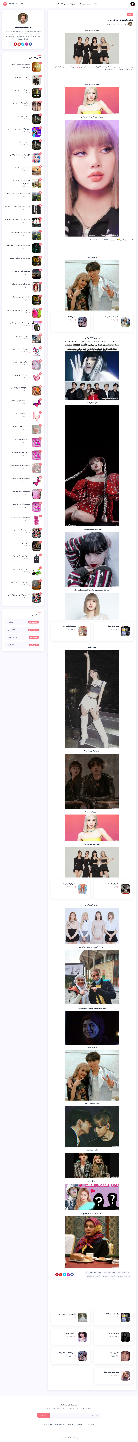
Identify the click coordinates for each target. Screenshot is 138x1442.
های (126, 239)
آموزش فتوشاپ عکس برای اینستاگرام (20, 182)
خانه (95, 3)
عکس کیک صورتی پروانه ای (20, 426)
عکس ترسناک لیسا (112, 883)
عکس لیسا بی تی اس (109, 1272)
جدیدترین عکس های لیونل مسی (19, 594)
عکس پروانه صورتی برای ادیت (20, 374)
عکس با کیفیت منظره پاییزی (20, 581)
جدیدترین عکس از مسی (22, 530)
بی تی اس (77, 66)
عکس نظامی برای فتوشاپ (21, 335)
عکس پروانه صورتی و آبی (21, 348)
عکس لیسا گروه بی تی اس (93, 1276)
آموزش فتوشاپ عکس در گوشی (19, 128)
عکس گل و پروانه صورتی (21, 361)
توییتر (68, 1424)
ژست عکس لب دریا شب (22, 167)
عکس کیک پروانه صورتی (21, 491)
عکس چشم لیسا (113, 1352)
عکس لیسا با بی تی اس (109, 1276)
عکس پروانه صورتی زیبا (22, 439)
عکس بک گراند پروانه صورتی (20, 465)
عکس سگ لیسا (71, 1333)
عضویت (43, 1415)
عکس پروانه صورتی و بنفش (20, 400)
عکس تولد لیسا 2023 (69, 626)
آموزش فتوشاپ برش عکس (20, 284)
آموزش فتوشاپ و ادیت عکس (20, 232)
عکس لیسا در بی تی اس (124, 1272)
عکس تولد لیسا (71, 316)
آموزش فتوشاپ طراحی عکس (20, 154)
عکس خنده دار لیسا (112, 316)
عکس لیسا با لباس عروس (67, 1314)
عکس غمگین (33, 645)
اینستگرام (58, 1424)
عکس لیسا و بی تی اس (124, 1276)
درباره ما (73, 3)
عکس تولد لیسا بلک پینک (67, 1352)
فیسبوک (79, 1424)
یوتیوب (46, 1424)
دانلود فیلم (90, 1424)
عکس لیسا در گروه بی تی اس (93, 1272)
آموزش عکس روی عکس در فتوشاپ (17, 206)
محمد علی (125, 24)
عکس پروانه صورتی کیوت (21, 504)
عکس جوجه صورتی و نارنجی (20, 387)
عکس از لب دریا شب (23, 141)
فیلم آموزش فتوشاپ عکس (20, 297)
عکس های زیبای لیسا (111, 1372)
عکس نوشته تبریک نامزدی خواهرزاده (21, 65)
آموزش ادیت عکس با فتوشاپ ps (18, 193)
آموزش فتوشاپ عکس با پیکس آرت (17, 219)
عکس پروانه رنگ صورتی (22, 413)
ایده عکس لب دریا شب (22, 271)
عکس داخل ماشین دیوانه (21, 543)
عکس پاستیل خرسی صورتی (20, 517)
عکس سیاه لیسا (113, 1333)
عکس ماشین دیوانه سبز (21, 568)
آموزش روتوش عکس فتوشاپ (19, 103)
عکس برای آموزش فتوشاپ (20, 90)
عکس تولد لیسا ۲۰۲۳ (111, 626)
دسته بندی (86, 3)
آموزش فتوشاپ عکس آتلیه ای (19, 258)
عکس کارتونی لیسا (69, 883)
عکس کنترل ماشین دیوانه (21, 555)
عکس (130, 14)
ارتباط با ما (61, 3)
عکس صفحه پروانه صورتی (21, 452)
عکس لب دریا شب (24, 115)
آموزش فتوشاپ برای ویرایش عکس (18, 245)
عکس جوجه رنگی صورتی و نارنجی (18, 310)
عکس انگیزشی (33, 622)
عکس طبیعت (33, 637)
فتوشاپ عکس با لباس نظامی (20, 323)
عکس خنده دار (33, 630)
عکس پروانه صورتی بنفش (21, 478)
